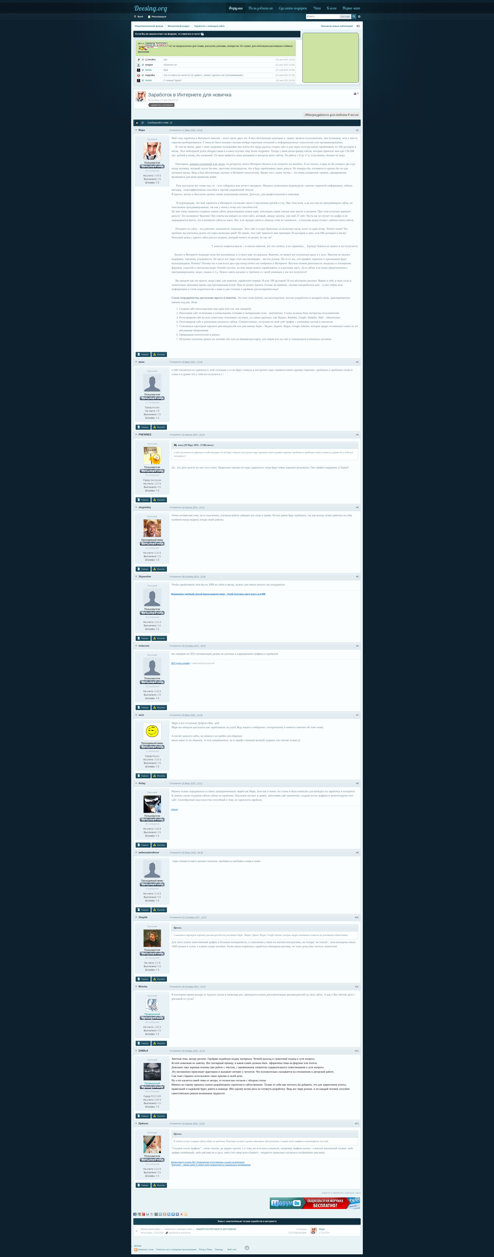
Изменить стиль (146, 1249)
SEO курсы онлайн (180, 663)
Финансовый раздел (150, 1229)
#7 (357, 715)
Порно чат (351, 8)
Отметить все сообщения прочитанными (176, 1249)
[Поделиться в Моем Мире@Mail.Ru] (156, 1214)
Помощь (219, 1249)
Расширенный (359, 16)
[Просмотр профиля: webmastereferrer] (152, 868)
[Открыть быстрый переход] (358, 26)
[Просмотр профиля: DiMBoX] (152, 1071)
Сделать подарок (293, 8)
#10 (357, 917)
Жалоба (160, 354)
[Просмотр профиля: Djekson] (152, 1144)
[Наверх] (247, 1248)
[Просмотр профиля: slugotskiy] (152, 528)
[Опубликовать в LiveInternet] (147, 1214)
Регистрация (158, 16)
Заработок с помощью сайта (178, 1229)
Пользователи (260, 8)
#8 (357, 783)
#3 (357, 435)
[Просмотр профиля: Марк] (152, 150)
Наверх (145, 354)
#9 (357, 852)
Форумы (236, 8)
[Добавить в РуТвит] (168, 1214)
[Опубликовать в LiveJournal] (151, 1214)
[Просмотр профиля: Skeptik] (152, 938)
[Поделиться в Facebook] (134, 1214)
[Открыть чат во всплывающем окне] (202, 34)
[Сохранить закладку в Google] (139, 1214)
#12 (357, 1051)
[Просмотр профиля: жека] (152, 382)
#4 (357, 507)
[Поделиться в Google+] (143, 1214)
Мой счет (232, 1249)
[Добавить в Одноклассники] (164, 1214)
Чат (317, 8)
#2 (357, 362)
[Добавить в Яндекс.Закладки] (181, 1214)
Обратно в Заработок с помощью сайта (341, 1193)
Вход (140, 16)
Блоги (332, 8)
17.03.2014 (324, 1233)
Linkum (174, 809)
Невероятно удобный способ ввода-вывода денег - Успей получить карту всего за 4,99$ (218, 594)
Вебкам (137, 1246)
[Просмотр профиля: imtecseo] (152, 666)
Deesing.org (150, 8)
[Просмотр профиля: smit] (152, 731)
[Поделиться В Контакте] (177, 1214)
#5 (357, 576)
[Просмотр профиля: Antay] (152, 804)
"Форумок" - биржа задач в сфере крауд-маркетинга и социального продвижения (210, 1165)
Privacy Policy (205, 1249)
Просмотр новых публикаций (337, 26)
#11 (357, 986)
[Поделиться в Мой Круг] (160, 1214)
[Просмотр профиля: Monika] (152, 1004)
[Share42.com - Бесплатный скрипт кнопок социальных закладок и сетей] (185, 1214)
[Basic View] (142, 123)
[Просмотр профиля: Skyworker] (152, 597)
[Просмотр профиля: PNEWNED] (152, 455)
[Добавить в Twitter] (173, 1214)
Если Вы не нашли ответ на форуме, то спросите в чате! (167, 34)
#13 (357, 1123)
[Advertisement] (327, 57)
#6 (357, 646)
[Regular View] (137, 123)
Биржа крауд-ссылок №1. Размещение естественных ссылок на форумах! (207, 1162)
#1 (357, 130)
